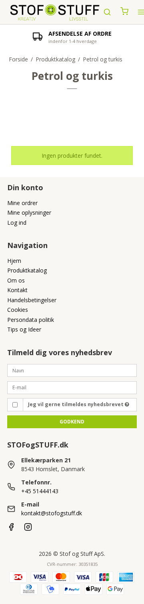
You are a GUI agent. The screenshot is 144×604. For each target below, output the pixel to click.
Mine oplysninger (29, 212)
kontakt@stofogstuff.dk (51, 513)
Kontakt (17, 290)
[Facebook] (11, 529)
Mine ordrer (22, 203)
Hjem (14, 260)
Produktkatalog (27, 270)
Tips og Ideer (24, 329)
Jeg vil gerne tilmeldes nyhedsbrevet (76, 404)
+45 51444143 (39, 491)
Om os (16, 280)
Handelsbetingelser (31, 300)
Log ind (16, 222)
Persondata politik (30, 319)
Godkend (72, 421)
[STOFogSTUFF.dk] (55, 12)
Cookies (17, 309)
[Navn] (72, 370)
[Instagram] (28, 529)
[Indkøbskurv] (124, 12)
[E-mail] (72, 386)
